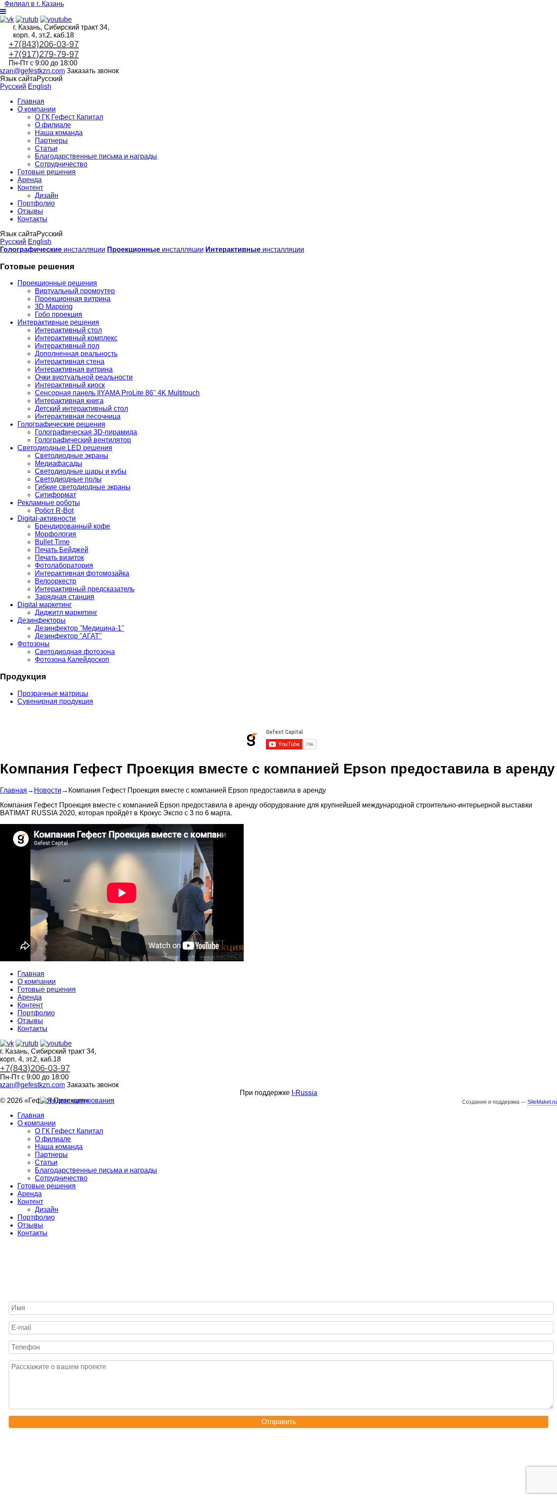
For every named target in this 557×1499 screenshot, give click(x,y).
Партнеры (51, 140)
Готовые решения (46, 172)
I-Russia (304, 1092)
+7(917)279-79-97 (44, 54)
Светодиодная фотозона (75, 651)
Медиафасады (58, 463)
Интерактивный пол (67, 345)
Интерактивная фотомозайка (82, 573)
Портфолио (36, 203)
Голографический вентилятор (83, 440)
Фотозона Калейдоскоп (72, 659)
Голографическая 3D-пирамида (86, 432)
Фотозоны (33, 644)
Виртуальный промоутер (75, 291)
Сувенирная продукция (55, 701)
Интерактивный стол (68, 330)
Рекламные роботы (48, 502)
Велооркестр (55, 581)
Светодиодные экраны (71, 455)
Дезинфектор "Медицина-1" (79, 628)
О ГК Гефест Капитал (69, 117)
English (39, 86)
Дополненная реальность (76, 353)
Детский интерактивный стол (81, 408)
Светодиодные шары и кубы (81, 471)
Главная (30, 101)
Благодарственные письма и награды (96, 156)
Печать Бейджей (61, 549)
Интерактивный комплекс (76, 338)
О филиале (53, 125)
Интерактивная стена (69, 361)
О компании (36, 109)
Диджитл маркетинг (66, 612)
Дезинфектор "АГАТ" (68, 636)
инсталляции (52, 249)
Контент (30, 187)
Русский (13, 86)
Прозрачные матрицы (52, 693)
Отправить (279, 1421)
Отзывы (30, 211)
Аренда (29, 179)
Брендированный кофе (72, 526)
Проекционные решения (57, 283)
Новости (47, 790)
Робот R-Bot (54, 510)
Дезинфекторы (41, 620)
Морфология (55, 534)
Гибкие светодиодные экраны (83, 487)
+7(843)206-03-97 (44, 44)
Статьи (46, 148)
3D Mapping (54, 306)
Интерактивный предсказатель (84, 589)
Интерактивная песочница (78, 416)
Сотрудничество (61, 164)
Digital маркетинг (44, 604)
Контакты (32, 219)
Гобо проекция (58, 314)
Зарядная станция (64, 596)
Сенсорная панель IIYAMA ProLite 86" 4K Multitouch (117, 393)
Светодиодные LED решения (64, 447)
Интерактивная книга (69, 400)
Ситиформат (55, 495)
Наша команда (59, 132)
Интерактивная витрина (74, 369)
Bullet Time (52, 542)
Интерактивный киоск (70, 385)
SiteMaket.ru (542, 1102)
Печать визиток (59, 557)
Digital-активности (46, 518)
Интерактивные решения (58, 322)
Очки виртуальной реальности (84, 377)
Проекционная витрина (73, 298)
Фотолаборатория (64, 565)
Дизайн (46, 195)
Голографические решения (61, 424)
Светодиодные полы (68, 479)
